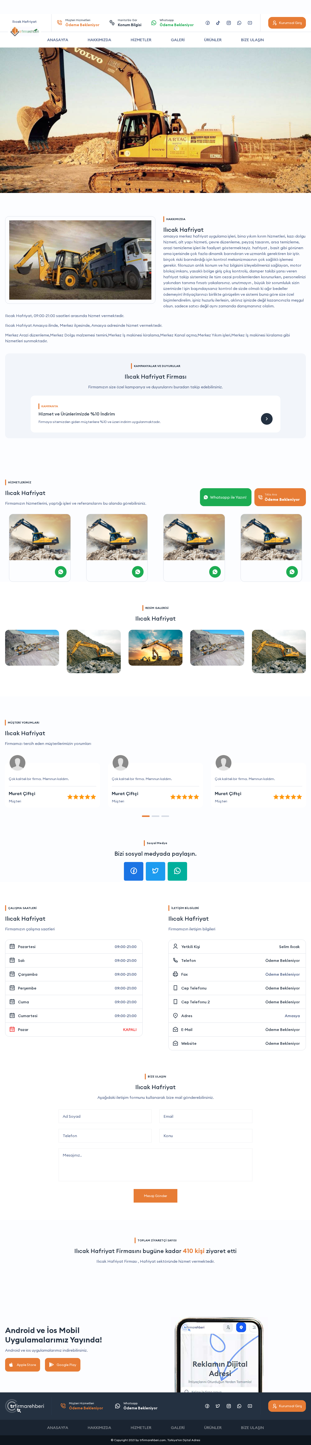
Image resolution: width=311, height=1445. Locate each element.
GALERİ (178, 39)
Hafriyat (148, 1261)
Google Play (66, 1365)
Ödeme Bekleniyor (282, 960)
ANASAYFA (57, 39)
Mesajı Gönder (155, 1196)
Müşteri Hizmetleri (82, 22)
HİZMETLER (141, 39)
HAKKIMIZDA (99, 39)
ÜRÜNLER (213, 39)
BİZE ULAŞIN (252, 39)
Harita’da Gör (129, 22)
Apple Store (26, 1365)
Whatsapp (177, 22)
